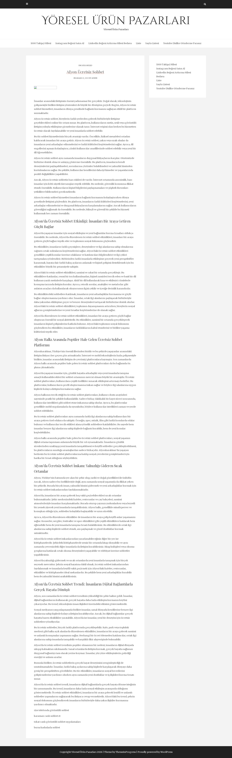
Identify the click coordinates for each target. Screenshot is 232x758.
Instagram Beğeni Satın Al (69, 43)
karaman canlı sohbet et (47, 716)
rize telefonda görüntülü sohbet (51, 710)
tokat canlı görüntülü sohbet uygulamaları (57, 721)
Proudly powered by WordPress (155, 752)
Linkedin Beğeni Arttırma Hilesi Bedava (110, 43)
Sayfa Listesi (152, 43)
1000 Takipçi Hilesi (41, 43)
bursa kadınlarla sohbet (47, 727)
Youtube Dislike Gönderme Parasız (182, 43)
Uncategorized (85, 65)
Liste (138, 43)
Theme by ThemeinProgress (120, 752)
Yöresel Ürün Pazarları (116, 22)
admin (94, 78)
